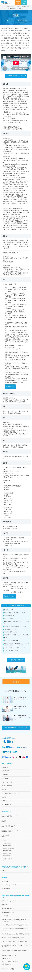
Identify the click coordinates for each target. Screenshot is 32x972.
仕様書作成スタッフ (9, 615)
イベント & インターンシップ (9, 885)
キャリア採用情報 (6, 888)
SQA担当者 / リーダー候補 (10, 629)
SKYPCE (4, 821)
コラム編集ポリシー (7, 964)
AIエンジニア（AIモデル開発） (11, 640)
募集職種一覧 (5, 767)
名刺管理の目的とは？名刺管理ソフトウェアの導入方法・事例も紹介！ (16, 946)
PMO (5, 637)
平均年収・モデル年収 (7, 782)
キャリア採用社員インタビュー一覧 (16, 727)
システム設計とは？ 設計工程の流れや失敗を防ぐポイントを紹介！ (16, 929)
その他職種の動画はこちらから (15, 75)
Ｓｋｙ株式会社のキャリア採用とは (10, 793)
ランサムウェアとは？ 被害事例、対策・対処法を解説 (14, 950)
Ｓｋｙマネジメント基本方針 (10, 961)
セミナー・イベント (6, 804)
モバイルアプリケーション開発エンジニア (14, 648)
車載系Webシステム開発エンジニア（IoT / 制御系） (16, 635)
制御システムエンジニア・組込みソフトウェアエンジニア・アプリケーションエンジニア (16, 644)
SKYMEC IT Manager (10, 831)
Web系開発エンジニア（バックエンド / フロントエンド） (16, 622)
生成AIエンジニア (8, 618)
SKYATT (6, 836)
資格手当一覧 (10, 386)
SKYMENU (4, 840)
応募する (16, 682)
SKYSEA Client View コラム (8, 908)
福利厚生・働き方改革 (7, 785)
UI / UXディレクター (9, 610)
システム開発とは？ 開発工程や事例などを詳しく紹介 (14, 925)
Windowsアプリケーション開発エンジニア (14, 612)
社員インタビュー (6, 800)
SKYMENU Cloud (10, 844)
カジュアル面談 (5, 770)
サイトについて (6, 958)
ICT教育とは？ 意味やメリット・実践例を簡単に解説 (14, 941)
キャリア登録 (5, 774)
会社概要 (4, 797)
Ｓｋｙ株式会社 (10, 969)
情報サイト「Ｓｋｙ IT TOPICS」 (10, 901)
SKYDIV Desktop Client (8, 826)
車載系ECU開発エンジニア (10, 632)
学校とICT (4, 870)
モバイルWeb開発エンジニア (11, 651)
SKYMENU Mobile (9, 849)
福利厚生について (9, 596)
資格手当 (4, 789)
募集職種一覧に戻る (17, 660)
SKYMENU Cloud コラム (8, 912)
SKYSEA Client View (10, 816)
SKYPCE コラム (5, 904)
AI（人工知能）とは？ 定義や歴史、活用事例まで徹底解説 (16, 934)
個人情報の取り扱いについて (10, 955)
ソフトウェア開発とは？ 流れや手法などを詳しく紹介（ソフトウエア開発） (16, 920)
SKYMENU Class (8, 854)
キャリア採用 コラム (6, 916)
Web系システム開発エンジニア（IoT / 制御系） (15, 626)
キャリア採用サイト (8, 763)
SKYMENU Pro (8, 859)
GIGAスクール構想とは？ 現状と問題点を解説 (13, 937)
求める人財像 (5, 778)
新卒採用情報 (5, 881)
